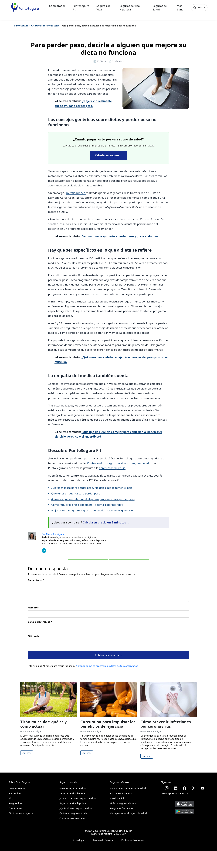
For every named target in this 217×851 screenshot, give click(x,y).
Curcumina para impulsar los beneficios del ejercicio (108, 724)
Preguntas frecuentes (121, 808)
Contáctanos (15, 808)
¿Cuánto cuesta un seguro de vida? (78, 798)
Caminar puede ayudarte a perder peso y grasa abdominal (120, 236)
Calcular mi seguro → (108, 155)
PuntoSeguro (21, 25)
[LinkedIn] (44, 550)
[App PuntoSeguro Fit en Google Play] (184, 810)
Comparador (57, 6)
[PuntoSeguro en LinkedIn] (176, 788)
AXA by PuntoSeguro (121, 793)
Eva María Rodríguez (53, 534)
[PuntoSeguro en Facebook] (184, 788)
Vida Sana (180, 7)
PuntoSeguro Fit (80, 7)
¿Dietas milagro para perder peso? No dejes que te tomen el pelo (91, 488)
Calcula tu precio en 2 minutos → (106, 522)
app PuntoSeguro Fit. (112, 468)
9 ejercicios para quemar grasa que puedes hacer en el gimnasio (92, 510)
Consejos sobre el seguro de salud (128, 813)
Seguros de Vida (103, 7)
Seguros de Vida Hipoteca (130, 7)
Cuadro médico (118, 798)
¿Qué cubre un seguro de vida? (76, 808)
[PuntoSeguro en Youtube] (202, 788)
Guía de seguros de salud (123, 803)
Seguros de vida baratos (72, 793)
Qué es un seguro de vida (73, 813)
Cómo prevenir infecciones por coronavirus (165, 724)
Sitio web (33, 636)
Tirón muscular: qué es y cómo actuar (43, 724)
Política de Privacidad (132, 839)
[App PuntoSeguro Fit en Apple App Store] (184, 802)
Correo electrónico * (40, 621)
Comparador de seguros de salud (128, 788)
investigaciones (76, 193)
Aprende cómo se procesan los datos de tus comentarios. (107, 665)
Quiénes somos (17, 788)
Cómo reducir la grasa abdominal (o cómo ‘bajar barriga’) (87, 505)
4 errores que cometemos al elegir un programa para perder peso (93, 499)
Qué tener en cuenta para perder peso (75, 493)
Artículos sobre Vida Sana (45, 25)
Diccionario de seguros (21, 813)
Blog (11, 798)
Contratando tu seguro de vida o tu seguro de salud (119, 463)
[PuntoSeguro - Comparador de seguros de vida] (25, 7)
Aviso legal (79, 839)
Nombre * (34, 607)
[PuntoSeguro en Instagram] (167, 788)
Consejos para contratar (72, 818)
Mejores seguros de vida (72, 788)
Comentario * (36, 579)
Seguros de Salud (160, 7)
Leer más (26, 752)
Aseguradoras (16, 803)
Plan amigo (14, 793)
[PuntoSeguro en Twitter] (194, 788)
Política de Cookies (103, 839)
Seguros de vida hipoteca (72, 803)
